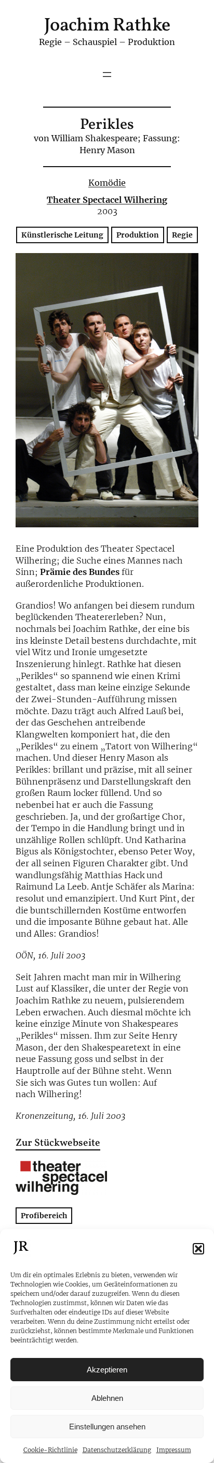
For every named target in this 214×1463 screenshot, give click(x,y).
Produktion (137, 235)
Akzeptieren (107, 1369)
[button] (198, 1249)
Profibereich (44, 1215)
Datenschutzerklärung (117, 1450)
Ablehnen (107, 1398)
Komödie (107, 183)
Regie (182, 235)
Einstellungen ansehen (107, 1426)
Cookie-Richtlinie (50, 1450)
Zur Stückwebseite (58, 1143)
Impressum (173, 1450)
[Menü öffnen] (107, 74)
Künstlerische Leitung (62, 235)
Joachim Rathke (107, 26)
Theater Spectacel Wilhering (107, 200)
